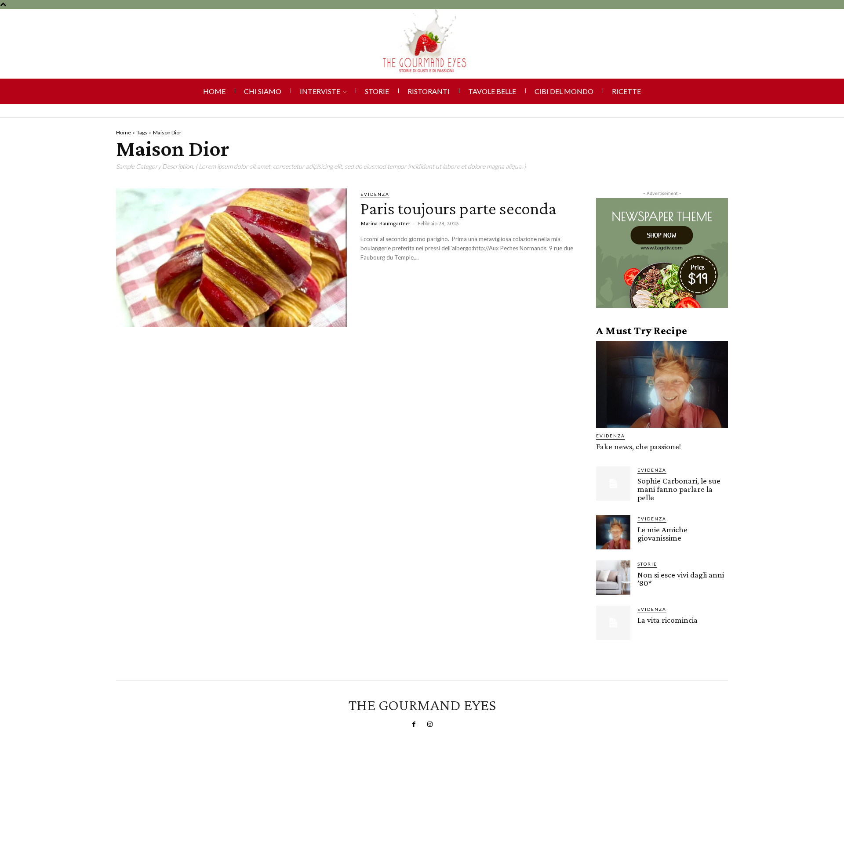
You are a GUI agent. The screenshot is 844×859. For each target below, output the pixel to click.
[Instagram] (430, 725)
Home (123, 132)
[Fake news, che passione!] (662, 384)
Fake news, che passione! (638, 446)
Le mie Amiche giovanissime (662, 533)
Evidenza (374, 194)
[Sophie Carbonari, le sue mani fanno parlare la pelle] (613, 483)
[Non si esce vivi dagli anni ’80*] (613, 577)
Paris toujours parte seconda (458, 208)
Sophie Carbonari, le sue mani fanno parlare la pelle (678, 489)
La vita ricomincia (667, 619)
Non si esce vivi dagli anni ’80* (680, 579)
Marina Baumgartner (385, 223)
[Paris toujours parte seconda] (231, 257)
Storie (647, 564)
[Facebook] (414, 725)
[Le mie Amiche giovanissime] (613, 532)
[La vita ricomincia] (613, 623)
